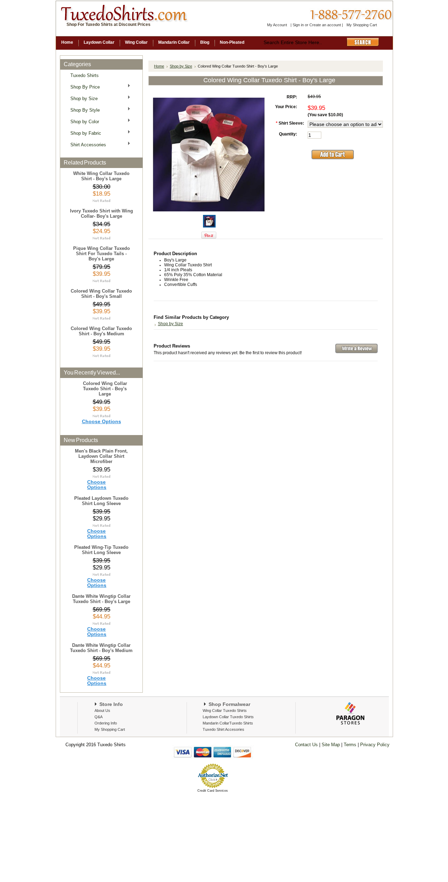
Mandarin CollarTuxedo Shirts (228, 723)
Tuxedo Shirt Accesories (223, 729)
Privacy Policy (374, 744)
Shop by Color (82, 121)
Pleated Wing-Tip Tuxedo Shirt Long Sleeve (101, 550)
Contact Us (306, 744)
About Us (102, 710)
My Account (277, 25)
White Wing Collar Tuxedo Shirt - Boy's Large (101, 176)
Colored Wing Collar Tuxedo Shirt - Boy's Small (101, 293)
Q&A (98, 717)
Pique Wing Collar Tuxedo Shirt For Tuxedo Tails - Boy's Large (101, 253)
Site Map (331, 744)
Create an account (325, 25)
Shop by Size (82, 98)
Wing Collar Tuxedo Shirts (225, 710)
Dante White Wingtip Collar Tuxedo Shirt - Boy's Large (101, 599)
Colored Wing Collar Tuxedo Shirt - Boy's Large (105, 389)
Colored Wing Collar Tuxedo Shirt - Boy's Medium (101, 331)
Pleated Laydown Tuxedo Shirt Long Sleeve (101, 501)
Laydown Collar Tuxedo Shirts (228, 717)
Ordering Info (105, 723)
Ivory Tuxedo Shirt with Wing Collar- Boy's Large (101, 213)
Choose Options (101, 421)
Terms (351, 744)
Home (159, 66)
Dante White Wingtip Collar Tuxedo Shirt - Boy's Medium (101, 648)
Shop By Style (83, 110)
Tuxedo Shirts (84, 75)
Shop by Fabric (83, 133)
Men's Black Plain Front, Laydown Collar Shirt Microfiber (101, 456)
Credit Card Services (212, 790)
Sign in (298, 25)
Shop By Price (83, 87)
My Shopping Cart (361, 25)
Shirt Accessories (86, 144)
